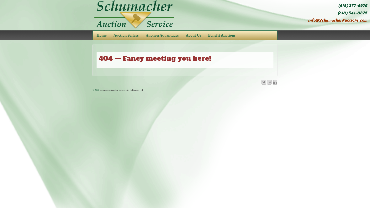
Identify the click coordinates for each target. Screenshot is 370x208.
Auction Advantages (162, 35)
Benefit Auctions (221, 35)
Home (102, 35)
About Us (193, 35)
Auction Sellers (126, 35)
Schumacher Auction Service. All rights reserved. (121, 90)
